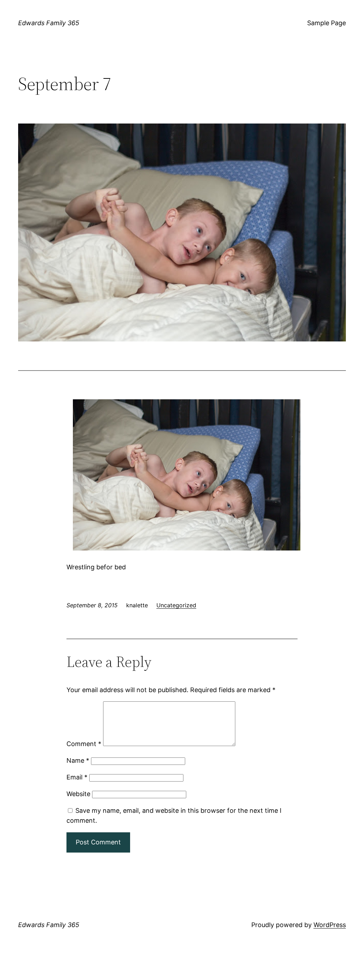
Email (76, 777)
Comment (83, 743)
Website (78, 794)
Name (77, 760)
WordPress (330, 925)
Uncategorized (176, 605)
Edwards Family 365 (48, 23)
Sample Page (326, 23)
